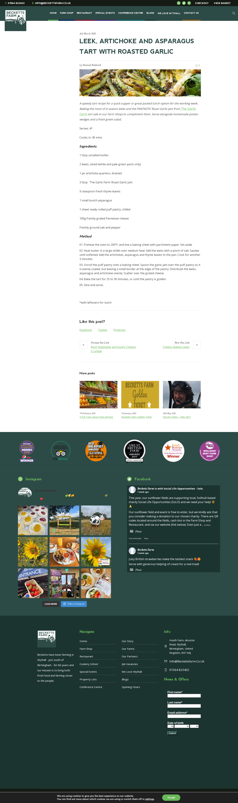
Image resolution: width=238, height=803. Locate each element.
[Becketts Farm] (16, 17)
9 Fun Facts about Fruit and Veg (96, 417)
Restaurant (86, 656)
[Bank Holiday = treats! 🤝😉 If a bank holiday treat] (33, 520)
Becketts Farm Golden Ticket (136, 417)
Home (83, 641)
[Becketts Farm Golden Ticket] (140, 394)
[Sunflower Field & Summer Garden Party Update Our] (64, 520)
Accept (171, 797)
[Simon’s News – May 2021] (182, 394)
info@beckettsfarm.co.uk (186, 661)
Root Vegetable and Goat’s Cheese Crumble (113, 349)
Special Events (88, 671)
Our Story (127, 641)
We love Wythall (132, 671)
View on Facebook (135, 538)
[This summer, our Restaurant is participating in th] (96, 583)
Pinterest (119, 330)
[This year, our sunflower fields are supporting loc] (96, 552)
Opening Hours (131, 687)
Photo (138, 531)
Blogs (125, 679)
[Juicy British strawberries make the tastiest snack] (33, 583)
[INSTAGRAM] (179, 3)
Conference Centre (91, 687)
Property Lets (88, 679)
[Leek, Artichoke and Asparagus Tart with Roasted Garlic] (140, 82)
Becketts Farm (145, 489)
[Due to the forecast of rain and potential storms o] (96, 520)
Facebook (85, 330)
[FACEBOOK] (190, 3)
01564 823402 (15, 3)
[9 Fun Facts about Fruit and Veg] (98, 394)
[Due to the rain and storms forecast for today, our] (33, 552)
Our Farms (128, 648)
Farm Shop (86, 648)
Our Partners (130, 656)
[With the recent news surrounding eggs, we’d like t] (64, 552)
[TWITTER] (184, 3)
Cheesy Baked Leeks (176, 347)
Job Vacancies (130, 664)
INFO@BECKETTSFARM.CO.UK (51, 3)
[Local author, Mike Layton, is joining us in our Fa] (64, 583)
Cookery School (89, 664)
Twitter (103, 330)
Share (146, 538)
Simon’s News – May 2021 (177, 417)
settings (149, 799)
